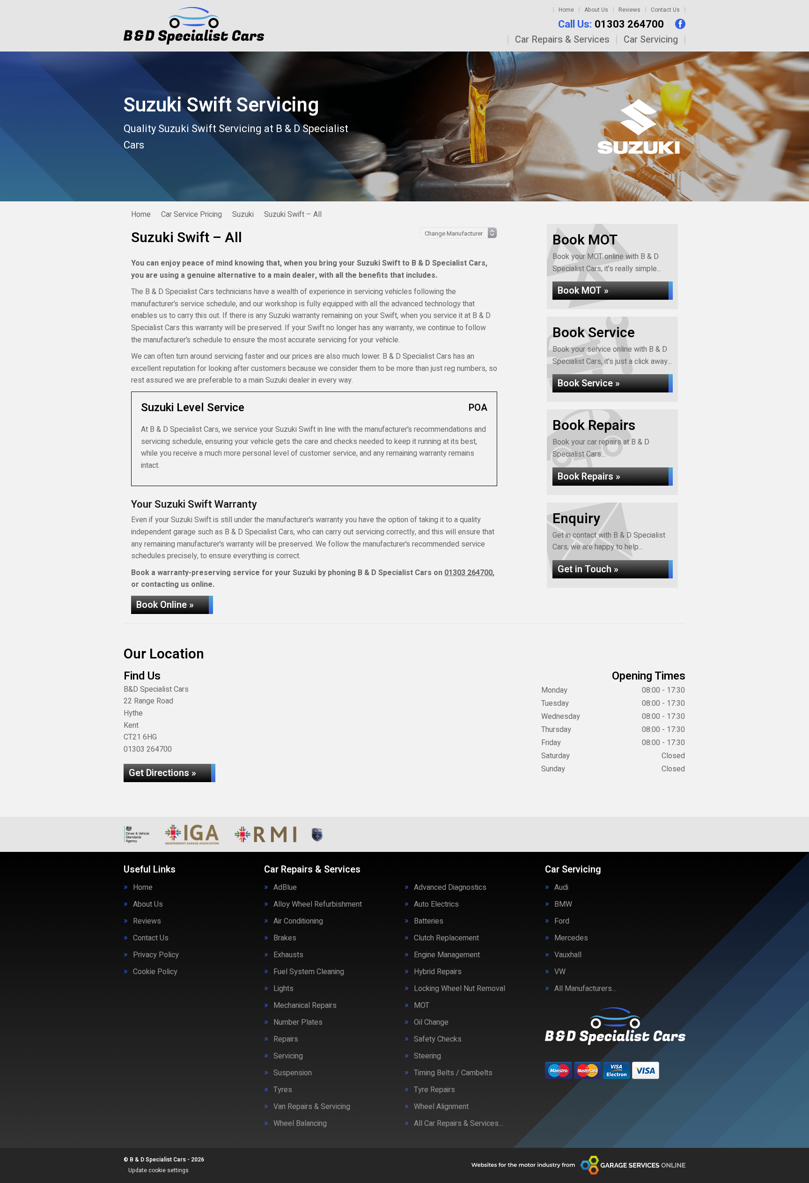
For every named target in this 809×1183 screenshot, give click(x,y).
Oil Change (431, 1022)
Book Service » (589, 383)
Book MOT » (583, 290)
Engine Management (447, 955)
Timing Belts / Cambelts (453, 1073)
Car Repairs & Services (562, 39)
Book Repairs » (589, 476)
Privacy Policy (156, 955)
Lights (283, 988)
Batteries (428, 921)
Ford (561, 921)
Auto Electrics (436, 904)
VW (560, 972)
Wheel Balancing (300, 1123)
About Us (596, 10)
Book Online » (165, 605)
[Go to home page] (194, 25)
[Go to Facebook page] (680, 24)
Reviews (629, 10)
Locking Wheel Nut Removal (459, 988)
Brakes (284, 938)
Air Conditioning (298, 921)
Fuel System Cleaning (308, 972)
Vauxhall (567, 955)
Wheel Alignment (441, 1106)
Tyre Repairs (434, 1090)
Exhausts (288, 955)
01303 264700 (611, 24)
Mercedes (571, 938)
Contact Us (665, 10)
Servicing (288, 1056)
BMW (563, 904)
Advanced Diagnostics (450, 887)
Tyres (282, 1090)
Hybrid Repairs (438, 972)
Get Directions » (162, 773)
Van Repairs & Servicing (311, 1106)
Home (566, 10)
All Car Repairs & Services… (458, 1123)
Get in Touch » (588, 569)
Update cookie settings (158, 1170)
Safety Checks (438, 1039)
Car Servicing (651, 39)
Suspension (292, 1073)
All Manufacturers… (585, 988)
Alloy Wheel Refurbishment (317, 904)
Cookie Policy (155, 972)
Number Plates (298, 1022)
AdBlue (285, 887)
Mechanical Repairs (305, 1005)
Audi (561, 887)
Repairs (285, 1039)
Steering (427, 1056)
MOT (421, 1005)
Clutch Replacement (446, 938)
